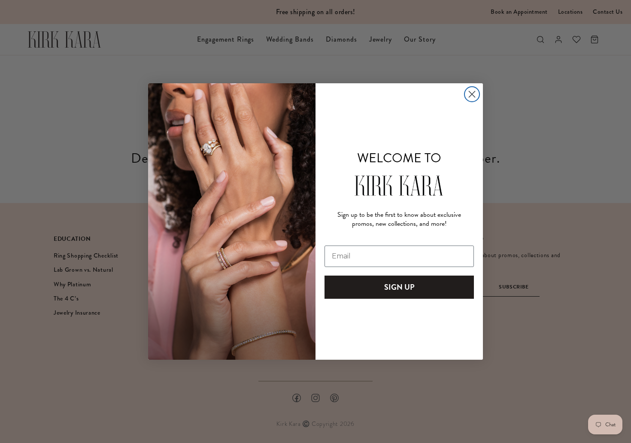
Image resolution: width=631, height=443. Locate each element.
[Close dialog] (471, 94)
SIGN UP (399, 287)
